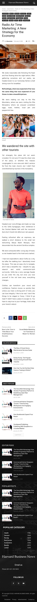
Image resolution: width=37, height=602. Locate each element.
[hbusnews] (3, 41)
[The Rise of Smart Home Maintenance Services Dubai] (7, 350)
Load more (18, 435)
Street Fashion (11, 18)
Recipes (11, 20)
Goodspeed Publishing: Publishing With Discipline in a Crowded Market (23, 426)
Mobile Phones (20, 16)
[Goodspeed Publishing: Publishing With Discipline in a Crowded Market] (7, 426)
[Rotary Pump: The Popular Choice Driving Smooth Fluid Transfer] (7, 360)
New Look (27, 16)
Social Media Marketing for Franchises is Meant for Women (27, 332)
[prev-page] (3, 377)
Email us (18, 565)
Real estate (5, 20)
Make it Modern (11, 16)
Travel (20, 20)
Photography (19, 18)
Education (23, 13)
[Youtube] (24, 583)
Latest (4, 16)
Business (17, 13)
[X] (15, 318)
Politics (4, 18)
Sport (16, 20)
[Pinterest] (20, 318)
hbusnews (9, 41)
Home (4, 9)
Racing (25, 18)
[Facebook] (11, 318)
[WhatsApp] (25, 318)
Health (29, 13)
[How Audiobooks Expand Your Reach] (7, 417)
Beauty (11, 13)
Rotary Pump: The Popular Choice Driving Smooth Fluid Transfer (23, 360)
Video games (26, 20)
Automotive (10, 9)
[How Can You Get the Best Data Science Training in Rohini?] (7, 370)
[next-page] (6, 377)
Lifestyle (5, 353)
